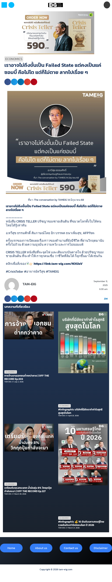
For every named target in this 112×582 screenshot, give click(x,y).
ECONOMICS (13, 59)
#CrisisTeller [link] (14, 271)
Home (11, 548)
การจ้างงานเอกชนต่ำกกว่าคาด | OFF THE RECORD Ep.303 (26, 377)
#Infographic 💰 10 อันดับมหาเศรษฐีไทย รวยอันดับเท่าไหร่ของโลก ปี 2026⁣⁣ (81, 523)
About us (41, 548)
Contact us (71, 548)
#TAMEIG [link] (52, 271)
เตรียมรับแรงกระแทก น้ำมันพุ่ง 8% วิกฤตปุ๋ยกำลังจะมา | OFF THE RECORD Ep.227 (28, 489)
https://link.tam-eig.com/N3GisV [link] (58, 263)
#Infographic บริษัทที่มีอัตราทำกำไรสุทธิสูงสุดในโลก (80, 411)
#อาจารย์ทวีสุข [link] (34, 271)
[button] (11, 5)
